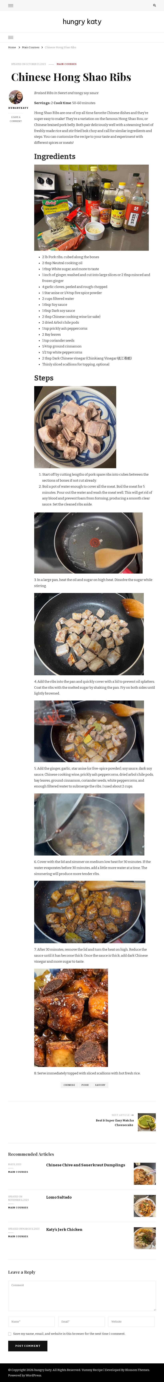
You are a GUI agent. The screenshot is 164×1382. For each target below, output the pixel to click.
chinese (69, 1085)
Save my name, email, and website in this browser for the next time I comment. (69, 1334)
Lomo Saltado (59, 1197)
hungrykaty (15, 108)
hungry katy (82, 21)
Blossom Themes (137, 1370)
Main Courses (67, 64)
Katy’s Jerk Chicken (64, 1229)
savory (100, 1085)
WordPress (33, 1375)
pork (85, 1085)
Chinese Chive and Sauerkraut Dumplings (85, 1165)
